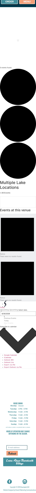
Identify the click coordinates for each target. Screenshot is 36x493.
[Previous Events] (5, 302)
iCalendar (7, 357)
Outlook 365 (9, 360)
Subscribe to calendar (8, 327)
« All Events (5, 193)
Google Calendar (10, 355)
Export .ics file (9, 365)
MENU (13, 471)
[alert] (18, 235)
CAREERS (24, 471)
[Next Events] (5, 305)
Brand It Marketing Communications (26, 490)
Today (2, 307)
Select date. (22, 310)
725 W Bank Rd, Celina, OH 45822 (18, 398)
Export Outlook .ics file (13, 367)
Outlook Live (9, 362)
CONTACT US (19, 476)
